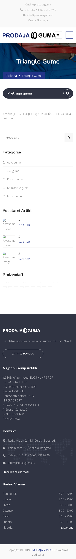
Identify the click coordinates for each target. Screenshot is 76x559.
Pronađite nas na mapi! (16, 471)
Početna (11, 76)
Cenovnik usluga (38, 20)
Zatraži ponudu (23, 353)
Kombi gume (15, 179)
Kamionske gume (17, 188)
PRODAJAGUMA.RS (43, 550)
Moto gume (14, 196)
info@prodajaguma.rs (40, 15)
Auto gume (14, 162)
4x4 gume (13, 171)
